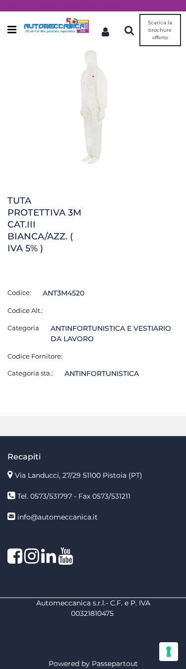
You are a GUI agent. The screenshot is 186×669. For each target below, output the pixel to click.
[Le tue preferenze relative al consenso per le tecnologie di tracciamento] (168, 651)
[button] (93, 106)
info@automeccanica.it (57, 517)
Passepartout (115, 663)
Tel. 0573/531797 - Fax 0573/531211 (73, 496)
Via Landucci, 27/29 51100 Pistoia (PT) (78, 475)
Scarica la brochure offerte (160, 30)
